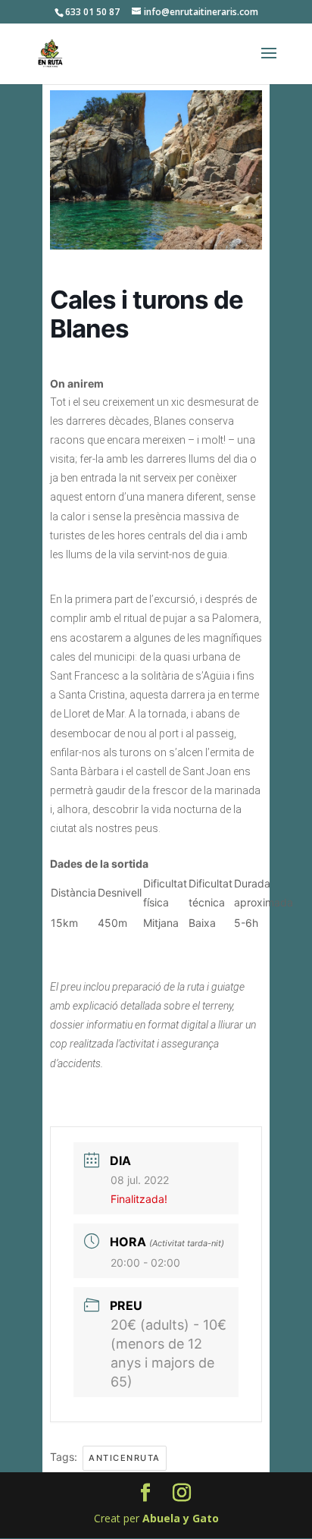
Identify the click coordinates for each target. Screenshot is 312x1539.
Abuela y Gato (180, 1518)
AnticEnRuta (125, 1458)
